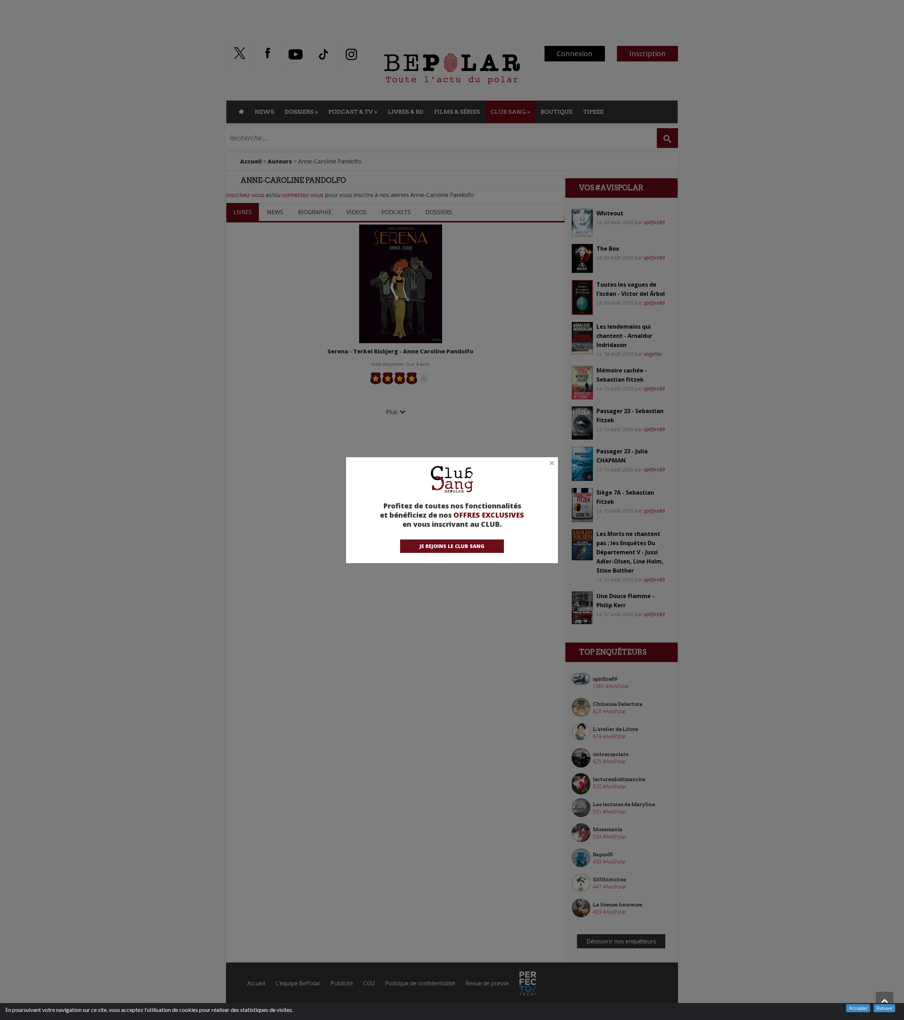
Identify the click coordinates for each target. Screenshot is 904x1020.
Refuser (884, 1008)
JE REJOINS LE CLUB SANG (452, 546)
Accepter (858, 1008)
